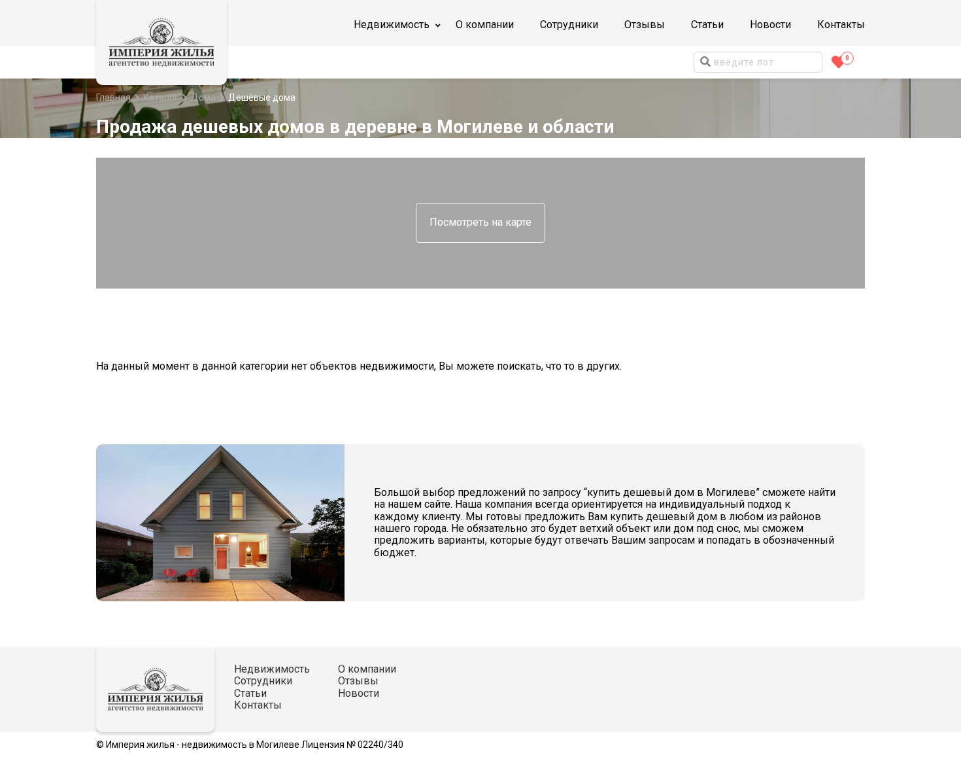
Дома (203, 97)
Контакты (841, 24)
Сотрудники (569, 24)
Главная (113, 97)
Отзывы (644, 24)
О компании (485, 24)
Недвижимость (272, 669)
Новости (770, 24)
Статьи (707, 24)
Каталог (160, 97)
